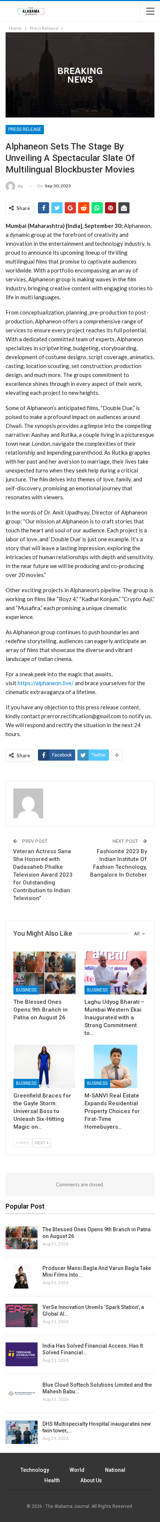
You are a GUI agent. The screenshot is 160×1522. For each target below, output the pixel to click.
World (77, 1470)
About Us (91, 1480)
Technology (34, 1470)
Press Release (24, 129)
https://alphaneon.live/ (45, 683)
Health (52, 1480)
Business (26, 990)
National (115, 1470)
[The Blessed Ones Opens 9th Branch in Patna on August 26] (44, 972)
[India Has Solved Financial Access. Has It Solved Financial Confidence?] (22, 1354)
